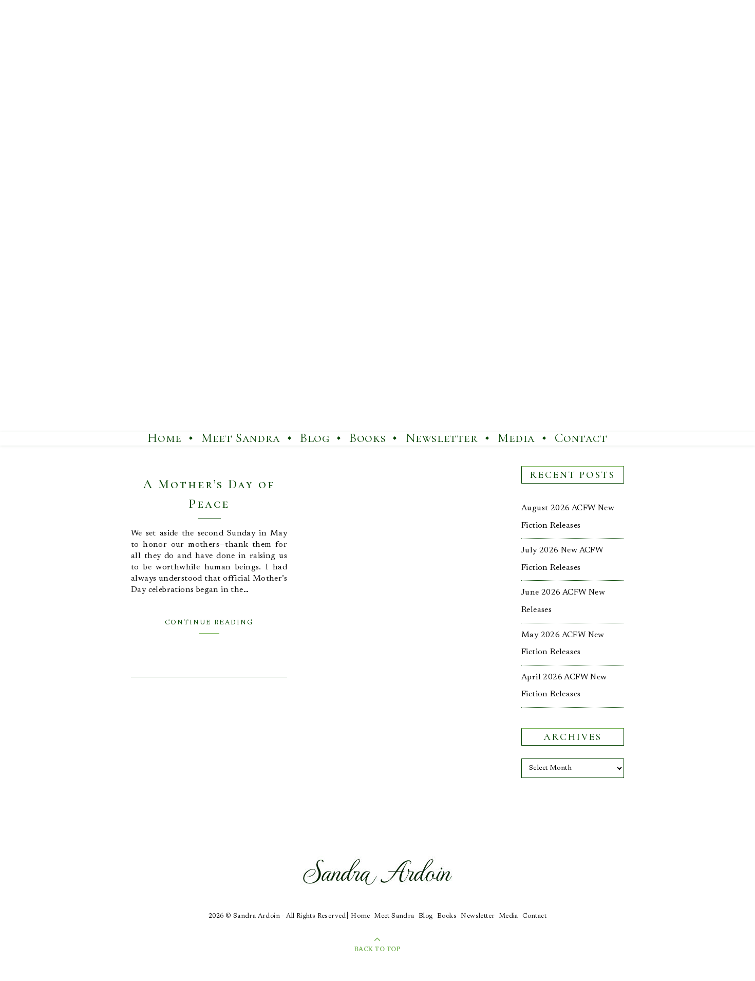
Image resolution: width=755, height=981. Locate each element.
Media (516, 438)
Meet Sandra (240, 438)
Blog (314, 438)
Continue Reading (209, 622)
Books (367, 438)
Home (164, 438)
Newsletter (442, 438)
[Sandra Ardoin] (377, 216)
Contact (581, 438)
